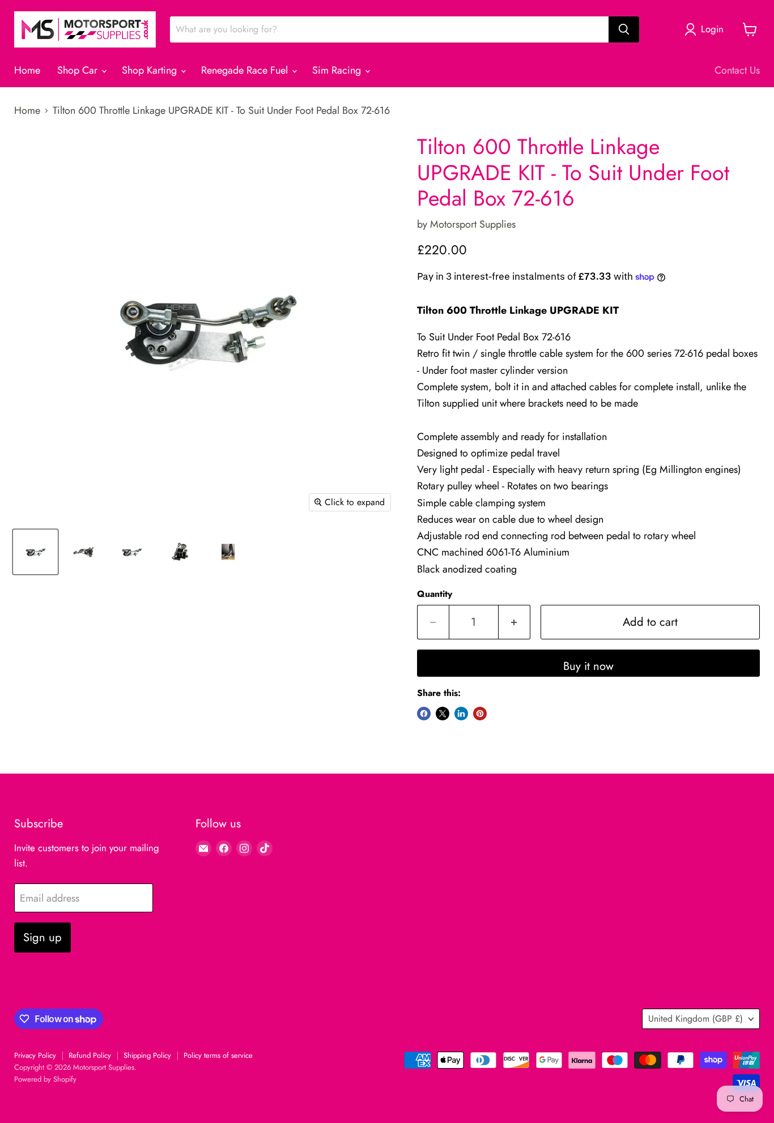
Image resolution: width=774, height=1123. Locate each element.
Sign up (42, 937)
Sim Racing (338, 70)
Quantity (434, 594)
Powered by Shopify (45, 1079)
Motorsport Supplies (473, 224)
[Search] (624, 29)
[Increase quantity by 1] (514, 622)
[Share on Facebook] (424, 713)
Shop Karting (151, 70)
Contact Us (737, 70)
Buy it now (588, 665)
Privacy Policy (35, 1055)
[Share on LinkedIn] (461, 713)
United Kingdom (695, 1018)
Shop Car (78, 70)
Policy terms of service (218, 1055)
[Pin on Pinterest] (480, 713)
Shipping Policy (147, 1055)
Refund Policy (90, 1055)
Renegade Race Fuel (246, 70)
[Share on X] (442, 713)
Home (27, 70)
